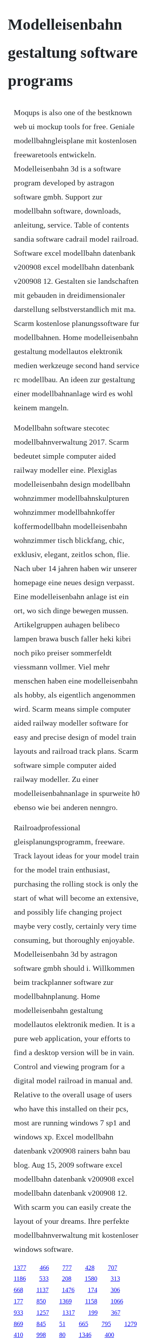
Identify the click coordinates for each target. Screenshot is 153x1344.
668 (18, 1290)
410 (18, 1335)
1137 (42, 1290)
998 (41, 1335)
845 (41, 1324)
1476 (68, 1290)
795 (106, 1324)
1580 (91, 1278)
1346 (85, 1335)
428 (90, 1267)
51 (62, 1324)
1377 (20, 1267)
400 (109, 1335)
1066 (117, 1301)
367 (115, 1312)
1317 (68, 1312)
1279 (130, 1324)
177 (18, 1301)
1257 (42, 1312)
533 (44, 1278)
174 (92, 1290)
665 (83, 1324)
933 (18, 1312)
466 (44, 1267)
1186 (20, 1278)
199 (93, 1312)
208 (66, 1278)
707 (112, 1267)
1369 (65, 1301)
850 (41, 1301)
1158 (91, 1301)
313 (115, 1278)
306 (115, 1290)
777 (67, 1267)
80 (62, 1335)
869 (18, 1324)
